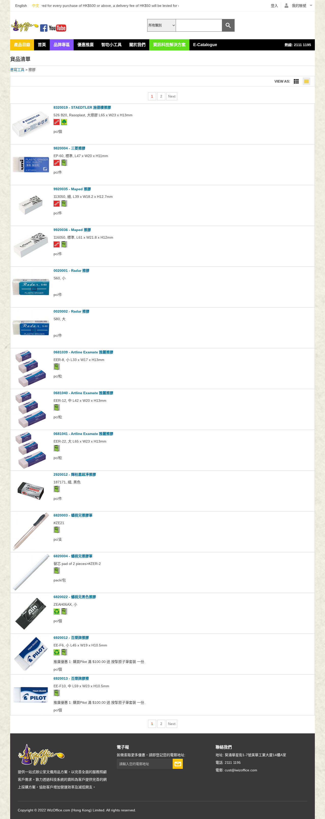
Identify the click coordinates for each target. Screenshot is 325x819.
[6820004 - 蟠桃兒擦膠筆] (31, 590)
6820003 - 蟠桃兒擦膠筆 (73, 515)
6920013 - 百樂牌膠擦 (71, 678)
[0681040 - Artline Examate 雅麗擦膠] (31, 427)
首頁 (42, 45)
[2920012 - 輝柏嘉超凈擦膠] (31, 509)
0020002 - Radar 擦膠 (71, 311)
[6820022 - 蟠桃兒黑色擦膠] (31, 631)
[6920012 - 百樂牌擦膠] (31, 672)
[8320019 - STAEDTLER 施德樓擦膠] (31, 142)
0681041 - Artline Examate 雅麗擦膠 (83, 434)
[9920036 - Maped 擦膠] (31, 264)
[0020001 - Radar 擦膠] (31, 305)
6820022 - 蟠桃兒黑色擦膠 (75, 597)
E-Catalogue (205, 45)
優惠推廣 (85, 45)
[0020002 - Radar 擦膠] (31, 346)
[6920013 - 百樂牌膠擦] (31, 713)
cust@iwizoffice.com (241, 770)
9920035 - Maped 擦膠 (72, 189)
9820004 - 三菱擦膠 (69, 148)
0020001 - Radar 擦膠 (71, 271)
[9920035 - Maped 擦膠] (31, 223)
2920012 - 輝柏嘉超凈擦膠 (75, 474)
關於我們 (137, 45)
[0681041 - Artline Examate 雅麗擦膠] (31, 468)
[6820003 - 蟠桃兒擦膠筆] (31, 549)
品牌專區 (62, 45)
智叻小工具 (111, 45)
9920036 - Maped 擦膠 (72, 230)
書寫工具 (17, 70)
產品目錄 (22, 45)
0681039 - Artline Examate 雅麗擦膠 (83, 352)
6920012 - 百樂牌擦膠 (71, 638)
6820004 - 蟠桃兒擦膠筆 (73, 556)
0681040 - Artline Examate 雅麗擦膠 (83, 393)
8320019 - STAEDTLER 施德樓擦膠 (82, 107)
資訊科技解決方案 (169, 45)
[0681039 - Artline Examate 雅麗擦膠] (31, 386)
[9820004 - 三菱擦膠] (31, 182)
